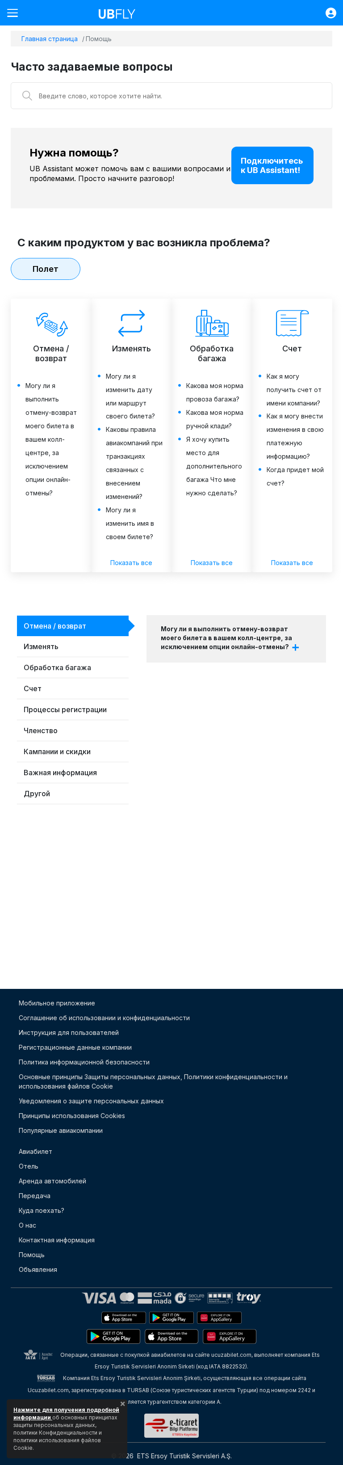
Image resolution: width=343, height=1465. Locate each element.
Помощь (32, 1254)
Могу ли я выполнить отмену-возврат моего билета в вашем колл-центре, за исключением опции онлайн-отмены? (226, 637)
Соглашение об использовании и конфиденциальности (104, 1018)
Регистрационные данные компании (75, 1047)
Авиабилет (35, 1151)
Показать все (131, 562)
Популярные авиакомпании (61, 1130)
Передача (34, 1195)
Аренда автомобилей (52, 1181)
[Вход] (326, 13)
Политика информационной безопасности (84, 1062)
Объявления (38, 1269)
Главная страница (49, 38)
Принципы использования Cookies (72, 1115)
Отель (28, 1166)
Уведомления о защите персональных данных (91, 1101)
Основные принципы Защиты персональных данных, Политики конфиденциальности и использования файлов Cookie (153, 1081)
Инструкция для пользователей (69, 1032)
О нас (27, 1225)
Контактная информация (57, 1240)
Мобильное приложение (57, 1003)
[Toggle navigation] (16, 13)
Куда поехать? (41, 1210)
